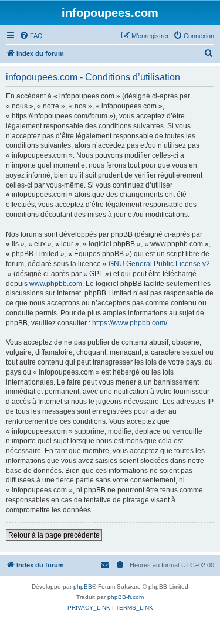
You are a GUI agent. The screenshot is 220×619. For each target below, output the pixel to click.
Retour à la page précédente (54, 535)
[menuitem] (31, 36)
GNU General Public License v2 (159, 264)
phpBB (82, 586)
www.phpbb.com (55, 284)
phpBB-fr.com (125, 597)
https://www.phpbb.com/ (129, 323)
